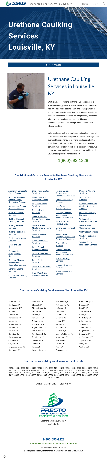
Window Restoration (88, 236)
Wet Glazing (84, 232)
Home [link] (85, 3)
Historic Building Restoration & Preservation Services (65, 193)
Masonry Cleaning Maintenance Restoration (64, 215)
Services (59, 202)
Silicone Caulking (86, 197)
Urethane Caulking (87, 213)
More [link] (93, 3)
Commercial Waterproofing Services (14, 253)
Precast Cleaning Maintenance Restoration (63, 252)
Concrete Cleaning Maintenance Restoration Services (17, 262)
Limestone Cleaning (64, 200)
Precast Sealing (63, 259)
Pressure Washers (64, 271)
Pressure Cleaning (64, 265)
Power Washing (63, 243)
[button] (104, 4)
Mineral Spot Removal (65, 228)
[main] (41, 33)
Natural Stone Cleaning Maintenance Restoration (65, 236)
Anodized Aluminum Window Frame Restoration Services (17, 199)
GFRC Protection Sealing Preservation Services (41, 219)
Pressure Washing (87, 191)
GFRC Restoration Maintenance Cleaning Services (42, 227)
